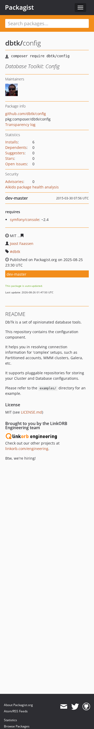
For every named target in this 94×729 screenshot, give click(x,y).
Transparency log (20, 124)
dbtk (16, 251)
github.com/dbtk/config (25, 113)
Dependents (16, 147)
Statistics (10, 720)
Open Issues (16, 163)
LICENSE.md (31, 412)
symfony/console (24, 219)
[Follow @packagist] (75, 706)
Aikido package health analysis (32, 187)
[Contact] (63, 706)
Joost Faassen (21, 243)
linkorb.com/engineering (26, 448)
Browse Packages (17, 726)
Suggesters (15, 152)
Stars (9, 158)
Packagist (19, 7)
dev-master (16, 274)
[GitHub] (86, 706)
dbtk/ (14, 43)
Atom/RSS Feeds (16, 711)
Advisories (14, 181)
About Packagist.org (18, 705)
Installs (11, 142)
